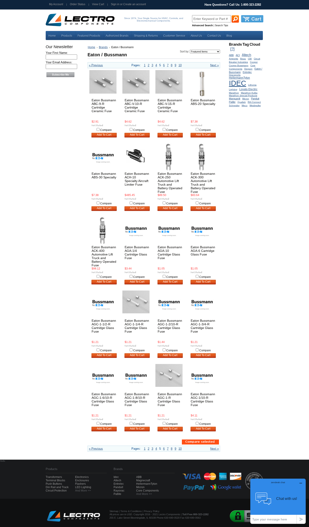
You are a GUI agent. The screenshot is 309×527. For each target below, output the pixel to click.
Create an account (134, 4)
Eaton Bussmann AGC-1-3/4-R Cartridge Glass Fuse (203, 326)
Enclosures (82, 480)
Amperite (233, 58)
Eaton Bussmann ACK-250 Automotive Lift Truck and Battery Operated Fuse (170, 183)
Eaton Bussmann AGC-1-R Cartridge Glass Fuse (170, 399)
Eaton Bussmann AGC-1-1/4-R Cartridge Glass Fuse (137, 326)
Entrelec (247, 72)
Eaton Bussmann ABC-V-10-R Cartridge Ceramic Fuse (137, 105)
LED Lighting (83, 487)
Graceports (234, 75)
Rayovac (119, 490)
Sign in (115, 4)
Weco (244, 105)
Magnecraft (143, 480)
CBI (250, 58)
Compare (106, 130)
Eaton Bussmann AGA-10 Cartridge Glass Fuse (170, 252)
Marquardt (234, 98)
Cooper (254, 62)
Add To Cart (104, 134)
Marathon (234, 93)
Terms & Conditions (131, 511)
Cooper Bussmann (238, 65)
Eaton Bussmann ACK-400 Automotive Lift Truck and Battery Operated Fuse (104, 256)
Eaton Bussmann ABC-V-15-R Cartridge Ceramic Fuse (170, 105)
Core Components (147, 490)
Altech (246, 55)
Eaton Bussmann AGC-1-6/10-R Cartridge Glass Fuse (104, 399)
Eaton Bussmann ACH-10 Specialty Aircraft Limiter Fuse (137, 179)
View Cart (98, 4)
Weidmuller (255, 105)
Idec (116, 477)
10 (180, 65)
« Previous (96, 65)
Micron (245, 98)
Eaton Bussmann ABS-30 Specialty (104, 175)
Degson (248, 69)
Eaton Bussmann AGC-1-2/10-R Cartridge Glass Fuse (170, 326)
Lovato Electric (248, 89)
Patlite (232, 102)
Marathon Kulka (249, 93)
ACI (238, 55)
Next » (214, 65)
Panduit (255, 98)
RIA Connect (254, 102)
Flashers (80, 483)
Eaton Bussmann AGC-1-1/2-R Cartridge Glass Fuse (104, 326)
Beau (243, 58)
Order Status (77, 4)
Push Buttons (54, 483)
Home (91, 47)
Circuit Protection (56, 490)
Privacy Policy (151, 511)
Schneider (234, 105)
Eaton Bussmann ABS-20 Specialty (203, 102)
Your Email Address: (59, 62)
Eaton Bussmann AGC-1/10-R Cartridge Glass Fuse (203, 399)
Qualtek (242, 102)
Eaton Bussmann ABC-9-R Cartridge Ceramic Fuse (104, 105)
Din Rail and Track (57, 487)
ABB (231, 55)
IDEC (237, 83)
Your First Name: (57, 52)
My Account (56, 4)
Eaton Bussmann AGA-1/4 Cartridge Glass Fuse (137, 252)
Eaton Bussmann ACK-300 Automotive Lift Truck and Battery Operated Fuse (203, 183)
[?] (232, 49)
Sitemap (113, 511)
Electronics (82, 477)
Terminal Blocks (55, 480)
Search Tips (221, 25)
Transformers (54, 477)
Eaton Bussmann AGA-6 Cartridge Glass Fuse (203, 250)
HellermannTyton (239, 77)
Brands (103, 47)
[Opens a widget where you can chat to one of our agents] (278, 501)
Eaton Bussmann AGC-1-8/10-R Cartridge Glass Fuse (137, 399)
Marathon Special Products (243, 95)
